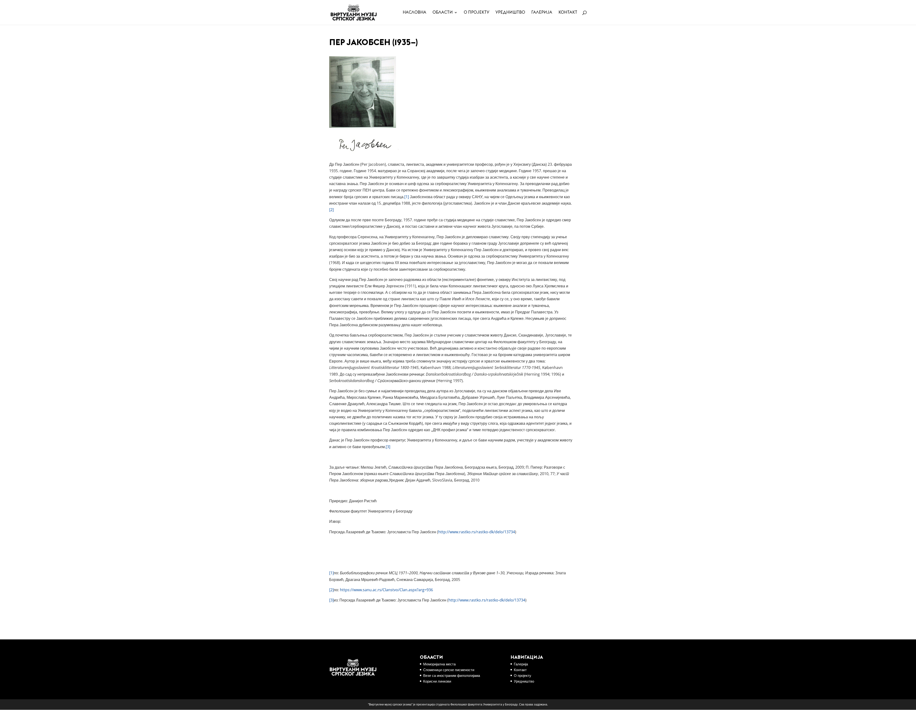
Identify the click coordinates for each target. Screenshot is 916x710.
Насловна (414, 12)
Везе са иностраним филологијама (451, 675)
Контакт (567, 12)
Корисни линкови (437, 681)
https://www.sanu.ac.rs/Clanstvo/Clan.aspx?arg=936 (386, 589)
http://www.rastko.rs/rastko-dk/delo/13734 (476, 531)
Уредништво (510, 12)
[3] (388, 446)
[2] (331, 209)
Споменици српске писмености (448, 669)
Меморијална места (439, 664)
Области (442, 12)
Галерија (541, 12)
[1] (406, 196)
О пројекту (476, 12)
